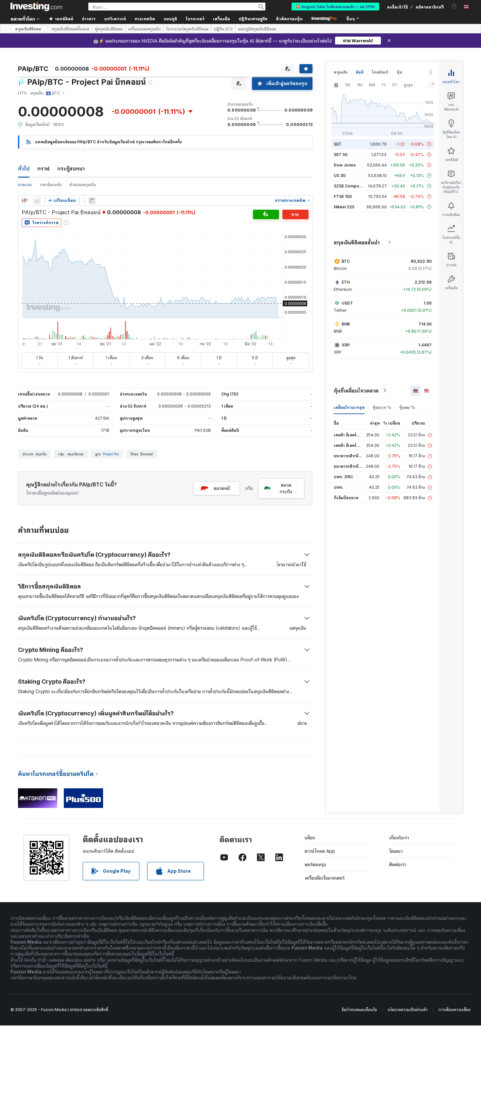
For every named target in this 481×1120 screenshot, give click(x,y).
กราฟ (43, 168)
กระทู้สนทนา (71, 168)
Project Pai (111, 454)
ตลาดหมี (222, 488)
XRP (346, 344)
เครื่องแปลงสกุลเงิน (144, 28)
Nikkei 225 (344, 206)
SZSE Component (351, 186)
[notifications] (454, 6)
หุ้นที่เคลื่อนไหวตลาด (356, 390)
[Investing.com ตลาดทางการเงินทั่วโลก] (36, 6)
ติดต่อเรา (397, 864)
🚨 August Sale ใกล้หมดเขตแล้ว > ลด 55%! (335, 6)
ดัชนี (360, 72)
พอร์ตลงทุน (315, 864)
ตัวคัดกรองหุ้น (289, 18)
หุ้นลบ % (407, 407)
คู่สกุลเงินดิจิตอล (109, 28)
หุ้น (399, 72)
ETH (346, 282)
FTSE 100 (343, 196)
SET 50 (340, 154)
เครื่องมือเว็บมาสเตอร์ (325, 878)
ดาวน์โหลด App (320, 851)
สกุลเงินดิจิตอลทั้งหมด (70, 28)
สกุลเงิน (340, 72)
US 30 (340, 175)
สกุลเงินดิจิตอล (28, 29)
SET (338, 144)
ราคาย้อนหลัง (51, 184)
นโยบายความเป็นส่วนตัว (408, 1009)
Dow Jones (345, 165)
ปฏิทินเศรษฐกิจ (253, 18)
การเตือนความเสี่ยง (454, 1009)
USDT (347, 303)
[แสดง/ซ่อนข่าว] (92, 200)
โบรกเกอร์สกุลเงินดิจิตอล (187, 28)
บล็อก (310, 837)
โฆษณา (396, 851)
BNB (346, 324)
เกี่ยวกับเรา (399, 837)
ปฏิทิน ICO (223, 28)
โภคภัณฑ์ (380, 72)
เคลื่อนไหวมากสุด (349, 407)
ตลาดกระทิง (286, 488)
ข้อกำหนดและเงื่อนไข (359, 1009)
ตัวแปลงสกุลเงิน (82, 184)
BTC (346, 261)
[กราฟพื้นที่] (37, 200)
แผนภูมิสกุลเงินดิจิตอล (257, 28)
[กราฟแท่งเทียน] (24, 200)
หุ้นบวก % (382, 407)
